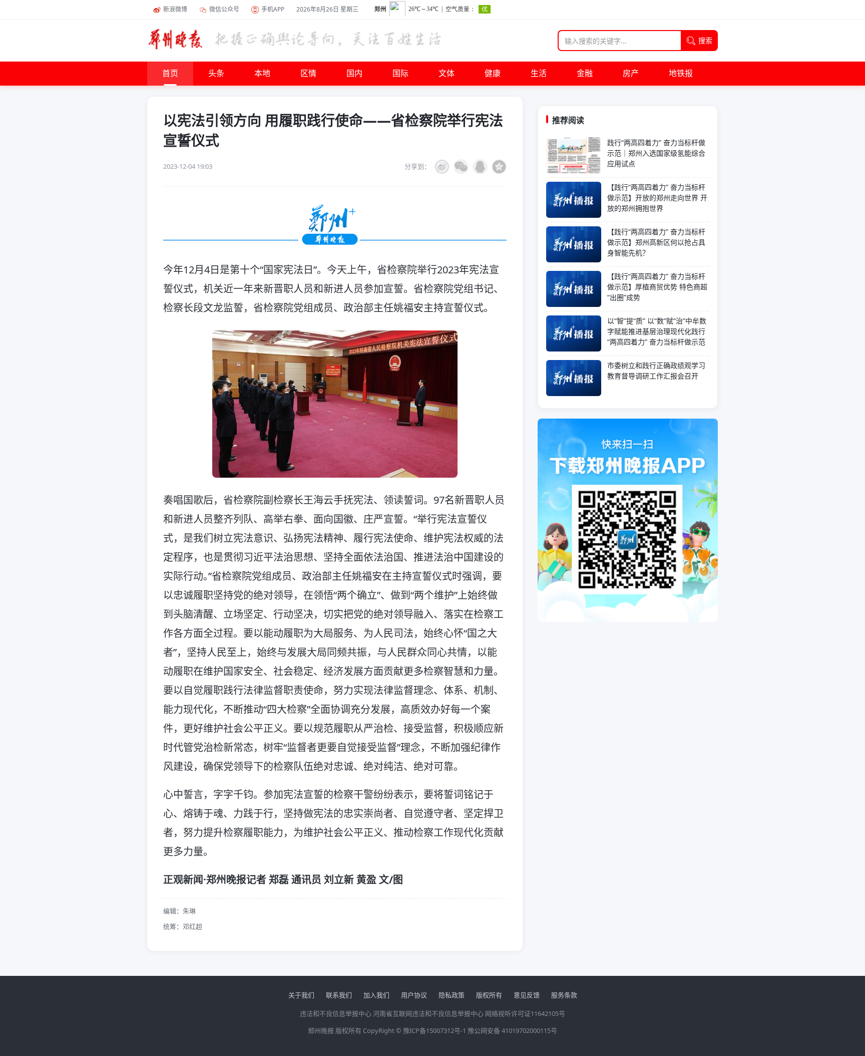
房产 (631, 73)
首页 (170, 73)
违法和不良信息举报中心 (335, 1013)
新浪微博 (175, 9)
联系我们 (339, 994)
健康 (493, 73)
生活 (539, 73)
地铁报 (681, 73)
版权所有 (489, 994)
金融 (585, 73)
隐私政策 (452, 994)
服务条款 (564, 994)
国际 (400, 73)
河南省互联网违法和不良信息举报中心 (428, 1013)
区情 (308, 73)
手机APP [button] (272, 9)
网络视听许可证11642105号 (525, 1013)
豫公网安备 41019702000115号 (512, 1030)
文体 (447, 73)
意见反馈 (527, 994)
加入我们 (376, 994)
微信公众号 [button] (224, 9)
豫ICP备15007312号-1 (434, 1030)
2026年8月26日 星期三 (327, 9)
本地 (262, 73)
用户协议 (414, 994)
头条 (216, 73)
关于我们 (301, 994)
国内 (354, 73)
